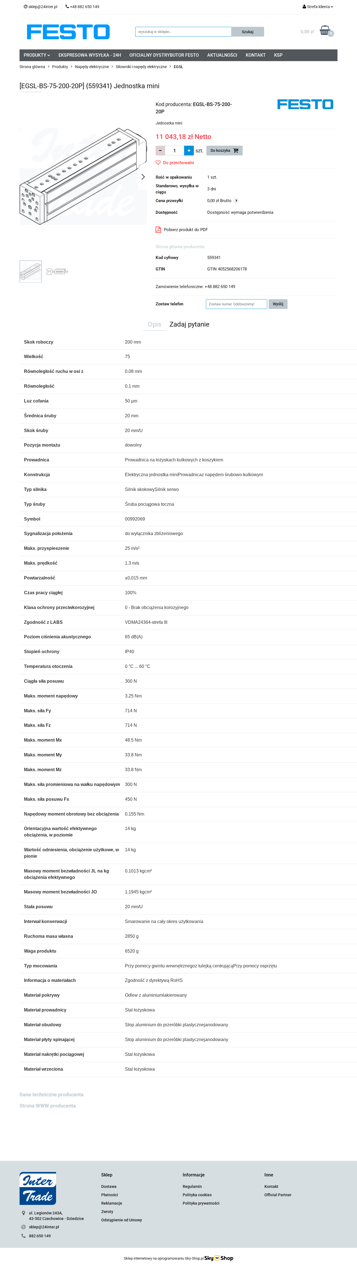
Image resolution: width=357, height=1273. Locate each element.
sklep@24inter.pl (44, 1227)
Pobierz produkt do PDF (186, 229)
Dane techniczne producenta (52, 1094)
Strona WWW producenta (48, 1106)
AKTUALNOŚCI (222, 55)
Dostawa (109, 1186)
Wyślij (278, 304)
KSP (278, 55)
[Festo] (305, 104)
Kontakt (271, 1186)
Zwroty (107, 1211)
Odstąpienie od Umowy (121, 1220)
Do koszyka (221, 150)
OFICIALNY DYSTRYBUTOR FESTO (164, 55)
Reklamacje (111, 1203)
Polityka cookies (197, 1195)
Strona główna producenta (180, 246)
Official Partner (277, 1195)
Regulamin (192, 1186)
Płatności (109, 1195)
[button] (106, 1175)
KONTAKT (256, 55)
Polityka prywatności (201, 1203)
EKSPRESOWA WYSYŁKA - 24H (90, 55)
